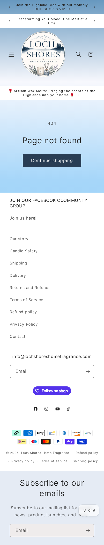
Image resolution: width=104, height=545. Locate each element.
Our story (19, 238)
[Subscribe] (88, 371)
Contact (18, 336)
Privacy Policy (24, 324)
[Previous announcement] (9, 7)
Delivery (18, 275)
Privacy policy (22, 461)
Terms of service (53, 461)
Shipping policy (85, 461)
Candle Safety (24, 250)
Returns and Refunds (30, 287)
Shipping (18, 263)
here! (31, 218)
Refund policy (23, 311)
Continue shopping (52, 160)
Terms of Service (26, 299)
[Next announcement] (94, 7)
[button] (11, 54)
